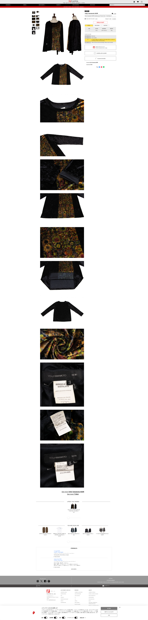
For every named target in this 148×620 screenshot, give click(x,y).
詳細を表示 (82, 617)
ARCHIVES (92, 4)
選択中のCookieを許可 (109, 611)
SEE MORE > (74, 569)
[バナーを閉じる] (119, 607)
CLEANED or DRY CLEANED (101, 53)
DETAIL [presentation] (89, 25)
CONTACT (62, 597)
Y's (75, 597)
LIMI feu (76, 600)
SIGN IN (62, 600)
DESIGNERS (41, 4)
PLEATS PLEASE (77, 604)
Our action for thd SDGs (101, 58)
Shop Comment (57, 556)
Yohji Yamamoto (77, 595)
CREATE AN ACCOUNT (64, 599)
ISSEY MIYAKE (77, 602)
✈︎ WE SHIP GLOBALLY (111, 580)
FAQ (61, 595)
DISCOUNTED (75, 4)
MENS (24, 4)
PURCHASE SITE (91, 599)
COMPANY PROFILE (92, 592)
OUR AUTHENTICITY (92, 595)
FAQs (39, 585)
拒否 (109, 615)
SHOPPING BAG (63, 602)
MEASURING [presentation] (97, 25)
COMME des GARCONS (78, 592)
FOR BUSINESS (91, 597)
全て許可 (109, 608)
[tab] (89, 25)
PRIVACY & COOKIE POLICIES (94, 605)
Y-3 (75, 599)
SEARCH (58, 4)
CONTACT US (106, 585)
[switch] (55, 618)
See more (92, 62)
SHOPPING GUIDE (64, 592)
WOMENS (8, 4)
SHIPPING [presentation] (105, 25)
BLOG (90, 600)
